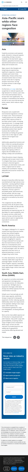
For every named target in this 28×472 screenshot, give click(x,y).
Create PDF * (23, 9)
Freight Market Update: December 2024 (10, 5)
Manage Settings (6, 468)
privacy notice (16, 412)
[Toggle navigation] (26, 2)
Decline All (21, 468)
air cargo (12, 89)
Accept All (14, 468)
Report (5, 9)
